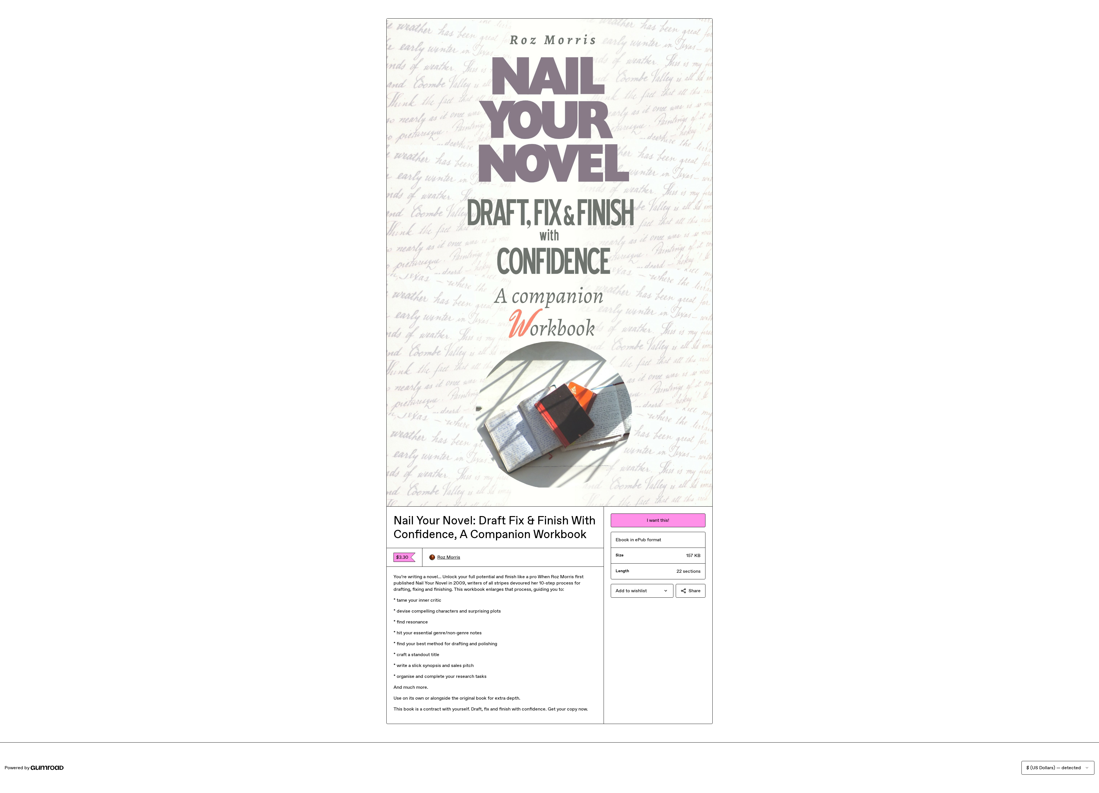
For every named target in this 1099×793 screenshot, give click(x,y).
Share (695, 590)
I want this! (658, 520)
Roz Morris (448, 557)
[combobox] (642, 591)
